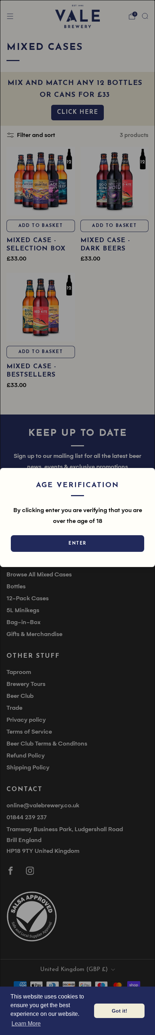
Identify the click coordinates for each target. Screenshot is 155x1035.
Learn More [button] (26, 1024)
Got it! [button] (119, 1011)
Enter (77, 543)
